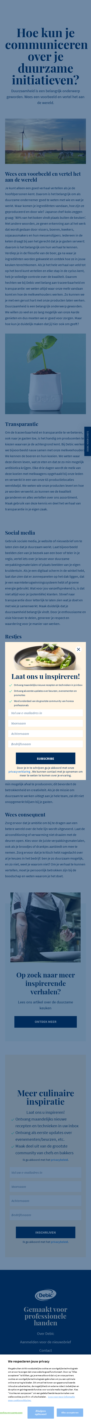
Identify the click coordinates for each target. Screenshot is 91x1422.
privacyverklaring (19, 771)
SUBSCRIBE (45, 758)
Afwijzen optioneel (41, 1412)
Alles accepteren (70, 1412)
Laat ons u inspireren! (45, 676)
